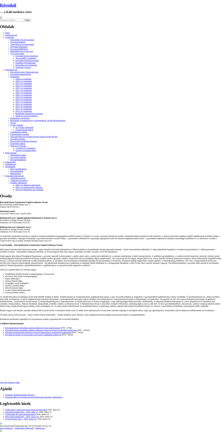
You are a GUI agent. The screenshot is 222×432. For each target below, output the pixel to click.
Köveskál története (17, 42)
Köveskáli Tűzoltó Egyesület (27, 60)
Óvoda (13, 123)
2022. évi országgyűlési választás (28, 187)
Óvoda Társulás (16, 125)
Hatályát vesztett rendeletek (26, 116)
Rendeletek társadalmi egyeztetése (29, 114)
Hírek (7, 33)
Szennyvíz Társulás (18, 146)
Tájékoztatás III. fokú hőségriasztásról (20, 414)
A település (9, 37)
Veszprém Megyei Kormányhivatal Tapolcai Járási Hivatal (33, 137)
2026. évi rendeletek (23, 81)
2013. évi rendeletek (23, 111)
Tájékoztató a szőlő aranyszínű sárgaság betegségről (26, 410)
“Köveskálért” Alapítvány (25, 58)
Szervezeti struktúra (18, 157)
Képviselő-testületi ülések (20, 74)
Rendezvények (11, 35)
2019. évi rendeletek (23, 97)
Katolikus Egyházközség (25, 63)
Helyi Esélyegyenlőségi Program (23, 141)
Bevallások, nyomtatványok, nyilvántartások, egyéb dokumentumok (37, 120)
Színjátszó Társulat (23, 67)
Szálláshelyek (10, 164)
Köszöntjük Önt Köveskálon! (22, 40)
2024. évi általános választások (27, 185)
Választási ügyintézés (19, 180)
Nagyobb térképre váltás (10, 382)
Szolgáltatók (10, 167)
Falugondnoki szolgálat (19, 134)
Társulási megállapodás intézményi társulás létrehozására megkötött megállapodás (38, 332)
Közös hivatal (10, 153)
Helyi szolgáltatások (18, 169)
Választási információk (14, 176)
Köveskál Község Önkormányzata (24, 72)
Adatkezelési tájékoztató (24, 428)
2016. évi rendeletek (23, 104)
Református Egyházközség (26, 65)
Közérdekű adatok (17, 144)
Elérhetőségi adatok (18, 155)
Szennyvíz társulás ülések (25, 150)
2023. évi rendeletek (23, 88)
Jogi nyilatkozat (6, 428)
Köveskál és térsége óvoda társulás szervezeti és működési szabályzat (33, 335)
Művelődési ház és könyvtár (21, 51)
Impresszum (40, 428)
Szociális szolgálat (17, 139)
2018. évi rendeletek (23, 100)
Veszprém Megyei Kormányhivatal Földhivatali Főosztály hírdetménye (33, 397)
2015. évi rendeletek (23, 107)
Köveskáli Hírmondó (18, 47)
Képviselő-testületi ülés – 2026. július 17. (22, 412)
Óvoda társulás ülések (24, 130)
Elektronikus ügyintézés (20, 118)
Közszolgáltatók (16, 171)
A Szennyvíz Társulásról (25, 148)
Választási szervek (17, 178)
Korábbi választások (18, 183)
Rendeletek (14, 77)
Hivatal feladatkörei (18, 160)
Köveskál (8, 5)
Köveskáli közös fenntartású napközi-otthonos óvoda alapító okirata (32, 328)
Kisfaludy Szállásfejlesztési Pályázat (19, 395)
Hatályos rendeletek (23, 79)
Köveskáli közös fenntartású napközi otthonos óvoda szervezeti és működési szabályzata (41, 330)
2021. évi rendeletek (23, 93)
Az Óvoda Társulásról (24, 127)
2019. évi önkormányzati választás (29, 190)
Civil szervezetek (17, 54)
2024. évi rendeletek (23, 86)
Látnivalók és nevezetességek (22, 44)
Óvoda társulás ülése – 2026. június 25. (21, 419)
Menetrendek (15, 173)
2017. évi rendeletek (23, 102)
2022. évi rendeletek (23, 90)
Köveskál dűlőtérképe (19, 49)
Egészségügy (10, 162)
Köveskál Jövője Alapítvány (26, 56)
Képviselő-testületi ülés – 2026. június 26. (22, 417)
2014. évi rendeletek (23, 109)
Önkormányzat (11, 70)
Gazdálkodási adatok (18, 132)
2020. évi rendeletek (23, 95)
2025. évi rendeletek (23, 84)
